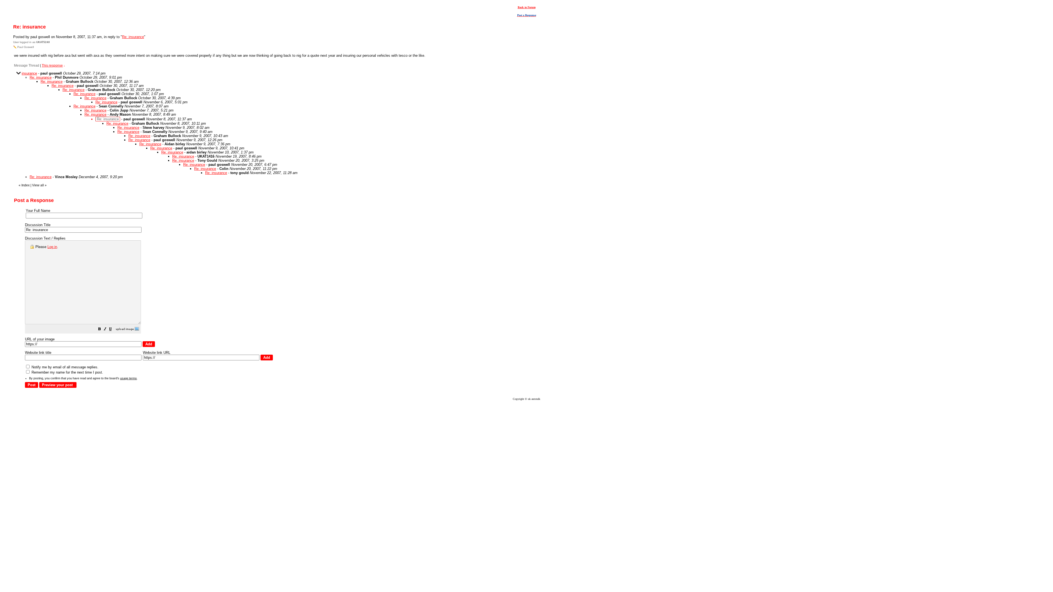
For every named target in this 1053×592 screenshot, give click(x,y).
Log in (52, 247)
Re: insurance (133, 37)
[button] (99, 330)
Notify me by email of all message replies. (64, 367)
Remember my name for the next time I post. (66, 372)
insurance (29, 73)
